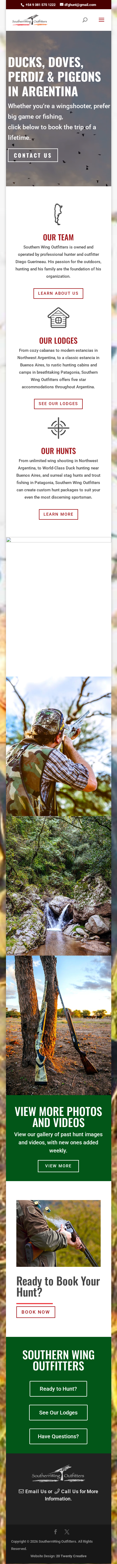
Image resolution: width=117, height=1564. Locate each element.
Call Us (69, 1491)
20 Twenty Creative (71, 1556)
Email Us (35, 1491)
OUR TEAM (58, 237)
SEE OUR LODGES (58, 403)
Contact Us (33, 155)
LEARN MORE (58, 514)
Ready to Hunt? (58, 1389)
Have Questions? (58, 1436)
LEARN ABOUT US (58, 293)
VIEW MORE (58, 1166)
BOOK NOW (35, 1312)
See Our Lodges (58, 1412)
